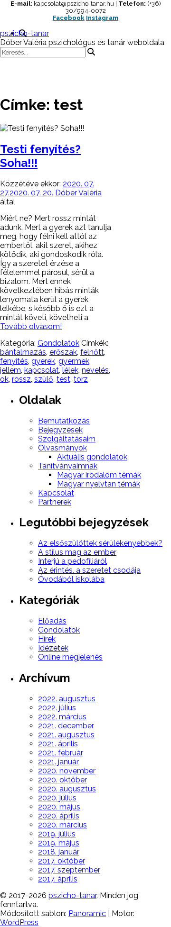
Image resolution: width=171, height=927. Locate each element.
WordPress (19, 922)
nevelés (95, 370)
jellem (10, 370)
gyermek (73, 361)
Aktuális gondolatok (92, 456)
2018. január (58, 851)
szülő (43, 379)
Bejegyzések (60, 429)
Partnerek (54, 501)
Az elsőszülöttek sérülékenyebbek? (100, 543)
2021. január (58, 761)
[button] (85, 71)
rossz (21, 379)
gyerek (43, 361)
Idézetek (53, 647)
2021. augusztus (66, 734)
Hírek (47, 638)
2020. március (62, 824)
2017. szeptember (69, 869)
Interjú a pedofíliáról (72, 561)
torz (81, 379)
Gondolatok (58, 343)
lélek (70, 370)
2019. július (57, 833)
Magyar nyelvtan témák (98, 483)
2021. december (66, 725)
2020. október (62, 779)
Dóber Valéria (78, 192)
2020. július (57, 797)
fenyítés (14, 361)
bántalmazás (23, 352)
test (63, 379)
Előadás (52, 620)
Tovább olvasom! (31, 326)
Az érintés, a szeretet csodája (89, 570)
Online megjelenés (70, 656)
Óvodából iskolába (71, 579)
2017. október (61, 860)
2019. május (58, 842)
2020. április (58, 815)
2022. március (62, 716)
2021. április (58, 743)
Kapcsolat (56, 492)
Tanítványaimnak (67, 465)
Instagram (102, 17)
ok (4, 379)
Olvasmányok (62, 447)
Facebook (69, 17)
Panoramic (87, 913)
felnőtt (92, 352)
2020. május (59, 806)
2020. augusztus (67, 788)
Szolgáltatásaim (66, 438)
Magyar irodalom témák (99, 474)
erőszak (63, 352)
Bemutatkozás (64, 420)
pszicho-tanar (24, 33)
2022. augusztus (66, 698)
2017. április (57, 878)
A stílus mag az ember (77, 552)
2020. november (66, 770)
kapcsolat (41, 370)
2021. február (60, 752)
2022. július (57, 707)
